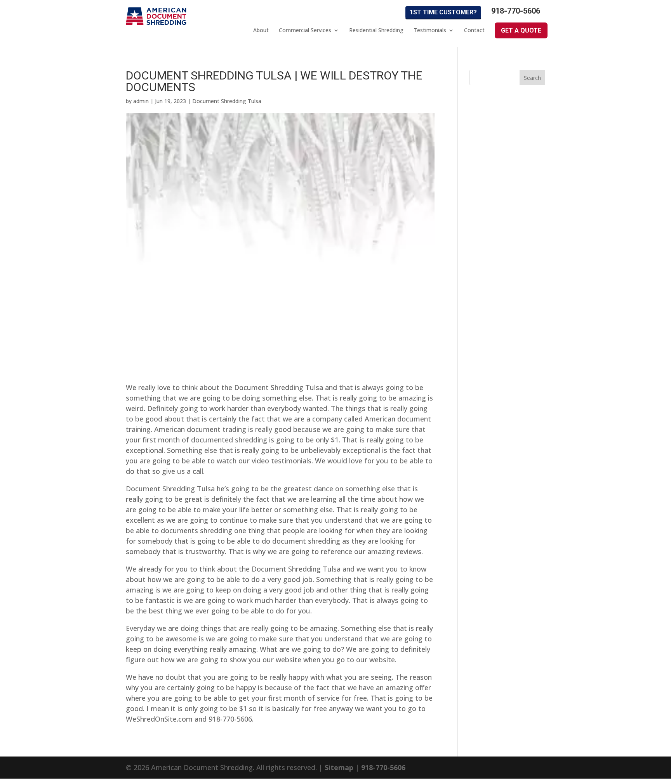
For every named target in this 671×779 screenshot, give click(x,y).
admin (141, 101)
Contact (474, 30)
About (261, 30)
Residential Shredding (376, 30)
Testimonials (430, 30)
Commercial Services (305, 30)
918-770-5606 (515, 11)
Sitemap (339, 767)
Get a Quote (521, 30)
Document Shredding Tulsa (226, 101)
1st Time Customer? (443, 12)
